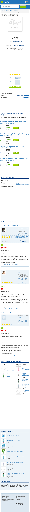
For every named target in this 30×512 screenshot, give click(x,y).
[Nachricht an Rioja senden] (22, 279)
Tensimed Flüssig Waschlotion (25, 391)
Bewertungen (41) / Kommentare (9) (21, 236)
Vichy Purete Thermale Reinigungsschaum (25, 368)
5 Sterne (10, 77)
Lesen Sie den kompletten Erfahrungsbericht (9, 264)
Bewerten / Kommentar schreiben (21, 237)
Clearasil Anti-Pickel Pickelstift (13, 435)
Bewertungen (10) (19, 323)
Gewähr (26, 486)
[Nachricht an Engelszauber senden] (22, 234)
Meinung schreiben (15, 86)
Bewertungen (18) (19, 282)
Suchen (23, 7)
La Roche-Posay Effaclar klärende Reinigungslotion (25, 386)
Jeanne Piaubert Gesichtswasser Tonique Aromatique (15, 474)
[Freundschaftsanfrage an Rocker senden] (19, 321)
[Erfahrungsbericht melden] (26, 234)
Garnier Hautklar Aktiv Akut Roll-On (14, 440)
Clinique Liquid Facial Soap (25, 380)
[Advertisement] (15, 205)
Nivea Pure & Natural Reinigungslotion (15, 462)
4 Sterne (10, 78)
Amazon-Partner (21, 502)
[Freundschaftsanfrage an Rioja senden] (19, 279)
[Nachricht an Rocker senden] (22, 321)
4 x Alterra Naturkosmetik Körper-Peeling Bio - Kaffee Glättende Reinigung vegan (14, 159)
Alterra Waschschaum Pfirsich (10, 375)
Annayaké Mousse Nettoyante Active (25, 374)
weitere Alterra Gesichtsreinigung (22, 184)
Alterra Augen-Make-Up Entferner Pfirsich (10, 369)
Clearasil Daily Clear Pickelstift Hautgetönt (15, 446)
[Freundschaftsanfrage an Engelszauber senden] (19, 234)
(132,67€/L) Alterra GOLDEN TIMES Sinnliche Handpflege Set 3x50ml (12, 147)
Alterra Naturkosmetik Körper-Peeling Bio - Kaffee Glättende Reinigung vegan (13, 122)
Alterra (17, 183)
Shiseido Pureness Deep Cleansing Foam (15, 456)
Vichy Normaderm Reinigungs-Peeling (15, 451)
